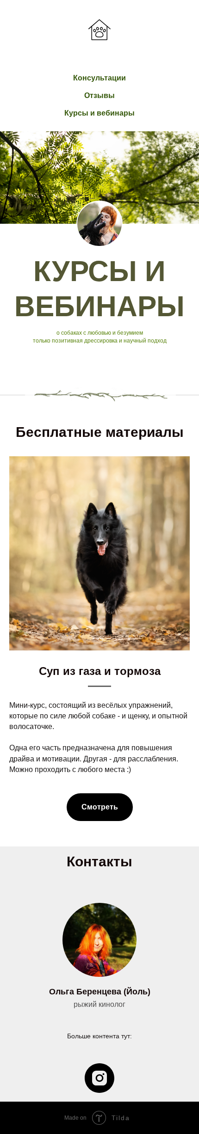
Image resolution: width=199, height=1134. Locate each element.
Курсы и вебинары (99, 113)
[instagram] (99, 1078)
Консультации (99, 78)
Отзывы (99, 95)
